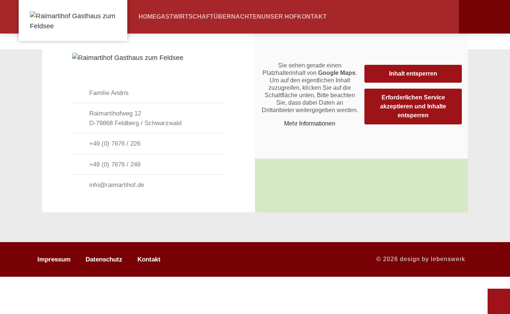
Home (147, 17)
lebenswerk (448, 259)
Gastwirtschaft (185, 17)
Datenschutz (103, 259)
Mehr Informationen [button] (309, 123)
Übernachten (237, 17)
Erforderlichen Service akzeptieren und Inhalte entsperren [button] (413, 106)
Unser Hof (279, 17)
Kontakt (312, 17)
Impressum (54, 259)
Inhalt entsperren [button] (413, 73)
